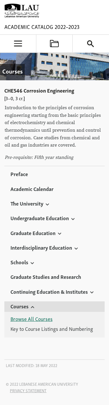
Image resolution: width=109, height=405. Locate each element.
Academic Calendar (31, 189)
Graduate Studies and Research (45, 276)
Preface (19, 174)
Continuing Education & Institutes (49, 291)
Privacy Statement (28, 390)
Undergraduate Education (39, 218)
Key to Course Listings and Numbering (51, 329)
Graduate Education (33, 233)
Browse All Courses (31, 319)
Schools (19, 262)
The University (26, 203)
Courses (19, 306)
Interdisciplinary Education (41, 247)
